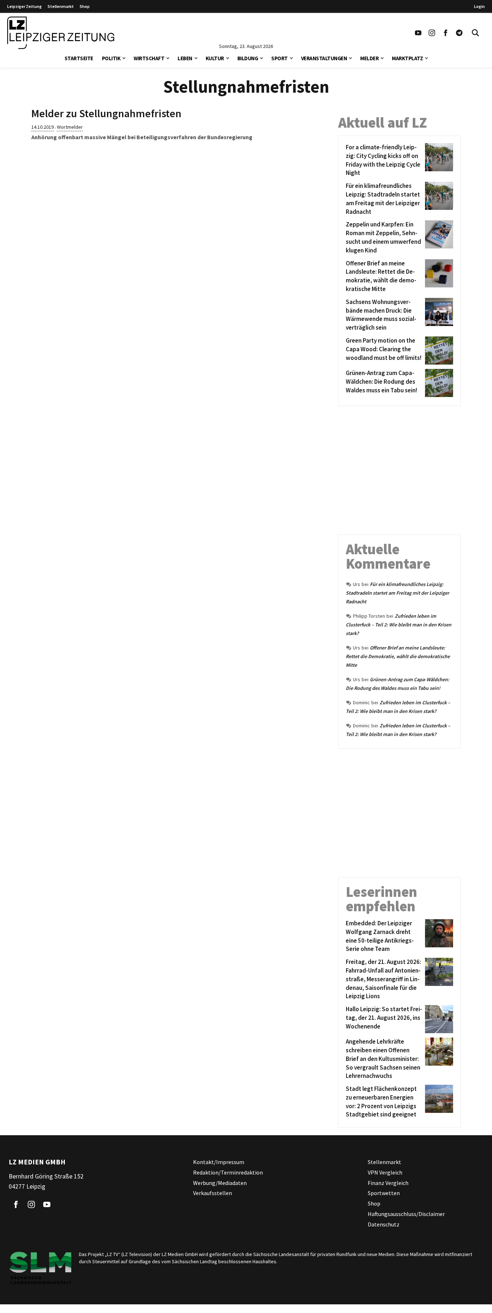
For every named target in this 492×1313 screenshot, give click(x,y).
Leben (185, 58)
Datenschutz (383, 1224)
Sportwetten (384, 1193)
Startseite (78, 58)
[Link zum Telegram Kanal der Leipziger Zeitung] (459, 33)
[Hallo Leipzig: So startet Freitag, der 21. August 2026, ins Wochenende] (437, 1019)
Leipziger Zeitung (24, 6)
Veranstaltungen (324, 58)
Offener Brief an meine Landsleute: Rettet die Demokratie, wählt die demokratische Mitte (398, 656)
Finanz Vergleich (388, 1182)
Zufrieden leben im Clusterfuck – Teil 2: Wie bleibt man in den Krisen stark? (398, 624)
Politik (111, 58)
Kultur (215, 58)
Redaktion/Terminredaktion (228, 1172)
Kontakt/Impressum (218, 1162)
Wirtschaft (149, 58)
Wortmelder (70, 127)
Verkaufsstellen (212, 1193)
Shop (85, 6)
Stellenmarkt (61, 6)
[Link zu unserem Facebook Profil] (445, 33)
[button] (124, 57)
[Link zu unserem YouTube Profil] (418, 33)
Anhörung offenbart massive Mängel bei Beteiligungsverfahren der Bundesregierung (141, 137)
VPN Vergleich (385, 1172)
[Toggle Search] (475, 32)
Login (479, 6)
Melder (369, 58)
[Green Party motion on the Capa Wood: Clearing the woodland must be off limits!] (437, 350)
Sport (279, 58)
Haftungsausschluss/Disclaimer (406, 1213)
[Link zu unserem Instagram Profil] (432, 33)
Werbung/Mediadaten (220, 1182)
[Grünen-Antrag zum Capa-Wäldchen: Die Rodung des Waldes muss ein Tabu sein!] (437, 383)
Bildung (247, 58)
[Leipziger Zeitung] (60, 33)
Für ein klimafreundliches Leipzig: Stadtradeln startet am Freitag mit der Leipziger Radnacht (397, 593)
